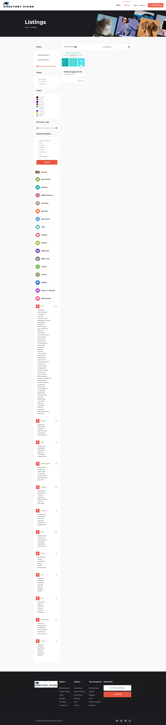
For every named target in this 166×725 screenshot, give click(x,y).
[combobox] (110, 47)
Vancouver (42, 435)
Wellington (42, 625)
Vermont (41, 413)
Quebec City (42, 430)
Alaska (40, 330)
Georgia (41, 390)
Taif (40, 591)
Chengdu (41, 454)
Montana (41, 393)
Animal (76, 705)
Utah (40, 407)
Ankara (40, 644)
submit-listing (64, 691)
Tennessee (42, 395)
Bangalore (42, 535)
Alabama (41, 322)
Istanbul (41, 653)
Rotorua (41, 623)
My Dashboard (64, 688)
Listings (127, 5)
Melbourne (42, 499)
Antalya (40, 647)
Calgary (41, 424)
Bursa (40, 651)
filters (39, 47)
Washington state (44, 320)
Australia (92, 705)
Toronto (41, 433)
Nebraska (41, 399)
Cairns (40, 495)
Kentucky (41, 332)
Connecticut (42, 366)
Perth (40, 501)
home (118, 5)
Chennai (41, 537)
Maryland (41, 355)
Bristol (40, 479)
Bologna (41, 612)
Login (61, 695)
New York (42, 326)
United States (94, 688)
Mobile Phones (79, 691)
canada (91, 691)
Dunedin (41, 631)
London (41, 473)
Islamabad (41, 516)
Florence (41, 602)
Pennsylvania (43, 370)
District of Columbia (44, 378)
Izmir (40, 655)
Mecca (40, 584)
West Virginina (43, 328)
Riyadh (40, 589)
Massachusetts (43, 361)
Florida (41, 384)
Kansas (41, 324)
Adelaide (41, 491)
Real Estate (78, 688)
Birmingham (42, 477)
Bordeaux (41, 557)
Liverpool (41, 471)
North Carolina (43, 335)
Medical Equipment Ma (73, 72)
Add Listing (157, 5)
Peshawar (41, 522)
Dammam (41, 578)
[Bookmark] (83, 77)
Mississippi (42, 380)
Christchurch (42, 629)
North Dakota (42, 343)
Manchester (42, 475)
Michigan (42, 368)
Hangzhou (41, 446)
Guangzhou (42, 456)
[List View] (123, 47)
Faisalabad (42, 514)
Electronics (78, 695)
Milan (40, 586)
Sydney (41, 503)
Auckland (42, 627)
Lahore (40, 520)
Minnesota (42, 374)
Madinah (41, 582)
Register (62, 698)
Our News (62, 702)
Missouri (41, 386)
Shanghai (41, 448)
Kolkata (41, 542)
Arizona (41, 347)
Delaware (41, 372)
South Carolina (43, 382)
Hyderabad (42, 540)
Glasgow (41, 469)
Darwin (40, 497)
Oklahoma (41, 357)
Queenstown (42, 633)
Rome (40, 608)
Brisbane (41, 493)
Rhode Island (42, 376)
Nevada (41, 405)
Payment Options (43, 134)
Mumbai (41, 544)
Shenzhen (41, 450)
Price (42, 122)
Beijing (40, 452)
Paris (40, 565)
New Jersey (42, 312)
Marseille (41, 561)
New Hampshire (43, 411)
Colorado (41, 359)
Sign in (136, 5)
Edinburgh (42, 467)
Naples (40, 606)
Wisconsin (42, 337)
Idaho (40, 403)
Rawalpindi (42, 524)
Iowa (40, 316)
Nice (40, 563)
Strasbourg (42, 567)
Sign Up (142, 5)
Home (27, 27)
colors (39, 91)
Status (39, 73)
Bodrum (41, 649)
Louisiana (42, 341)
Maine (40, 349)
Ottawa (41, 428)
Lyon (40, 559)
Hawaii (40, 397)
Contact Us (63, 705)
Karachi (41, 518)
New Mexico (42, 318)
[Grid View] (129, 47)
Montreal (41, 426)
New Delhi (42, 546)
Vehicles (77, 698)
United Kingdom (95, 702)
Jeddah (41, 580)
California (42, 353)
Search (46, 162)
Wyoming (41, 345)
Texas (41, 401)
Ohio (40, 351)
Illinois (41, 409)
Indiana (41, 310)
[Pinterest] (125, 720)
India (91, 698)
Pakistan (92, 695)
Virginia (41, 314)
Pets (75, 702)
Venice (40, 610)
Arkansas (41, 339)
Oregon (41, 364)
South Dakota (42, 388)
